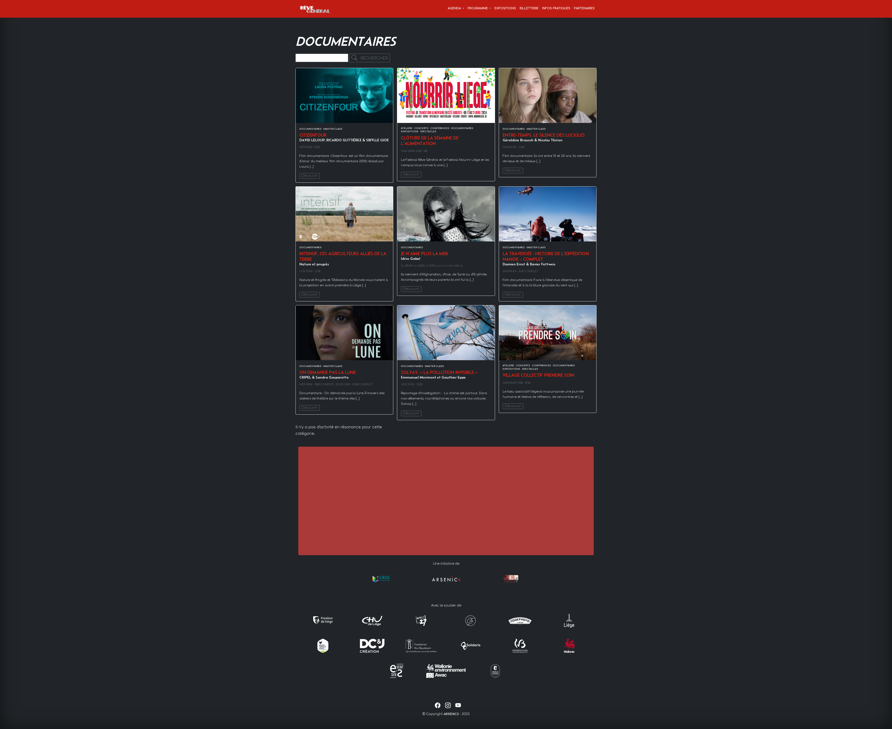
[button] (456, 8)
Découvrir (310, 176)
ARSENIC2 (451, 714)
